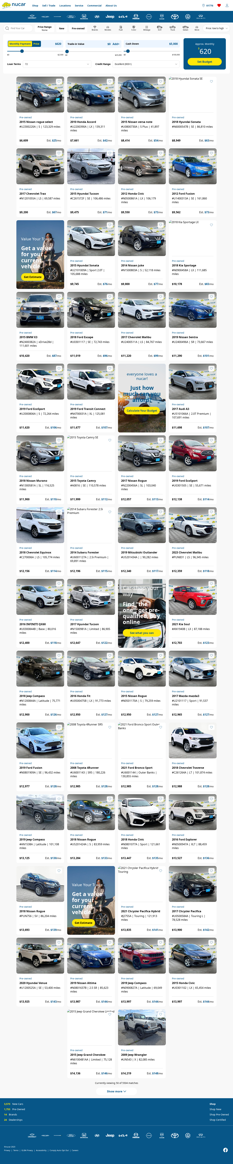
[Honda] (84, 16)
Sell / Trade (48, 5)
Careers (75, 1150)
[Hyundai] (97, 16)
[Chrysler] (45, 16)
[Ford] (71, 16)
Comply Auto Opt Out (59, 1150)
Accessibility (41, 1150)
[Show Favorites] (219, 5)
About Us (111, 5)
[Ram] (161, 16)
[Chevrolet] (32, 16)
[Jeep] (110, 16)
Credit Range (103, 64)
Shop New (215, 1109)
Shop (35, 5)
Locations (65, 5)
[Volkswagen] (187, 16)
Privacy (7, 1150)
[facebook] (225, 1150)
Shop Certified (218, 1119)
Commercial (94, 5)
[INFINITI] (200, 16)
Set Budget (204, 62)
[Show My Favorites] (59, 81)
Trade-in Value (76, 44)
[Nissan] (148, 16)
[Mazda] (135, 16)
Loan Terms (14, 64)
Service (79, 5)
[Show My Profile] (227, 5)
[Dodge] (58, 16)
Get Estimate (32, 277)
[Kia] (123, 16)
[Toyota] (174, 16)
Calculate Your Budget (142, 410)
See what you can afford (142, 634)
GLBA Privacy (27, 1150)
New (61, 28)
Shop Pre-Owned (219, 1114)
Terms (15, 1150)
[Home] (14, 5)
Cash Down (132, 43)
